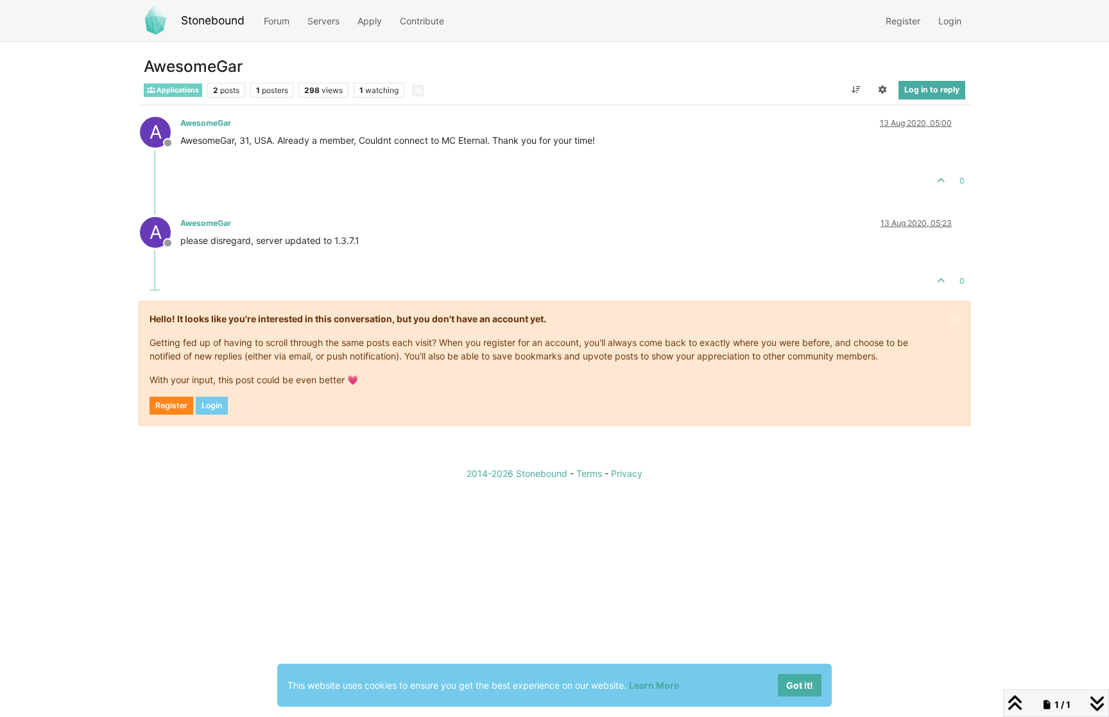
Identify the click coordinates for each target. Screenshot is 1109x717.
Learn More (654, 685)
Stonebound (213, 20)
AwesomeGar (205, 123)
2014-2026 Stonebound (517, 473)
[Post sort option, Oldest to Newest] (855, 90)
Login (212, 405)
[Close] (955, 319)
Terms (589, 473)
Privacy (626, 473)
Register (171, 405)
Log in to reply (931, 89)
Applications (177, 90)
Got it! (799, 685)
